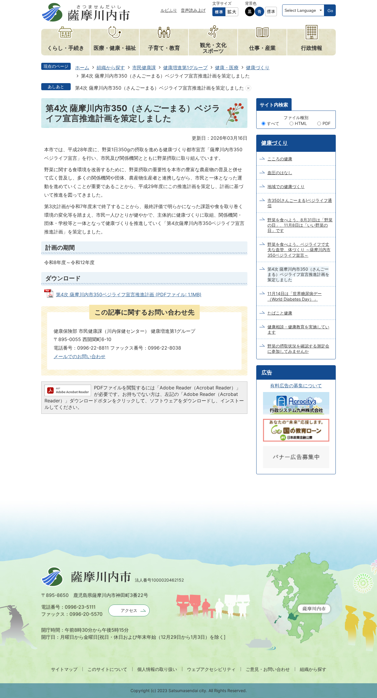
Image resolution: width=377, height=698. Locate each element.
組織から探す (111, 67)
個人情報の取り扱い (157, 669)
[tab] (274, 104)
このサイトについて (107, 669)
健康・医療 (227, 67)
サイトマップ (64, 669)
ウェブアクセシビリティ (211, 669)
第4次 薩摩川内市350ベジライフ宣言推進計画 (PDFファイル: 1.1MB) (128, 294)
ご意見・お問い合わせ (268, 669)
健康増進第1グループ (185, 67)
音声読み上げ (193, 10)
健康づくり (257, 67)
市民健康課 (144, 67)
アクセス (129, 610)
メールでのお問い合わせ (79, 356)
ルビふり (169, 10)
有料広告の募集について (296, 385)
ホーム (82, 67)
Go (330, 10)
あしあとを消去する (248, 88)
